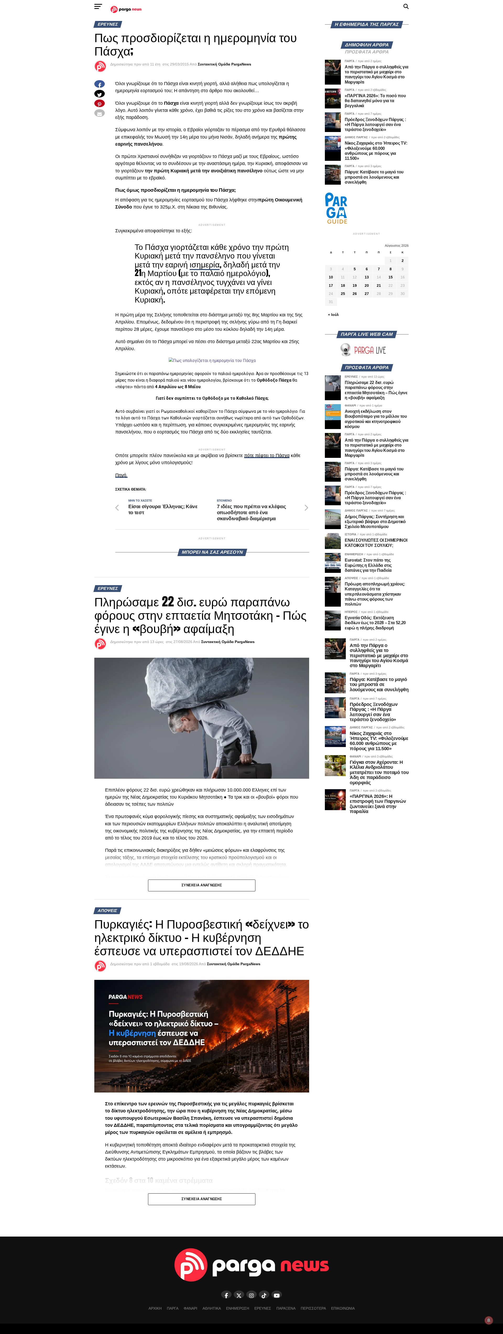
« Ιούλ (333, 314)
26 (355, 294)
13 (367, 277)
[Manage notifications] (489, 1320)
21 (379, 285)
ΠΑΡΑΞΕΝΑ (286, 1308)
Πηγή (121, 475)
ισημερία (205, 264)
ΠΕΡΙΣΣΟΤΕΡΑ (313, 1308)
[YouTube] (276, 1294)
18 (343, 285)
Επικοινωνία (343, 1308)
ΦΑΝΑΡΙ (190, 1308)
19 (355, 285)
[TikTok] (264, 1294)
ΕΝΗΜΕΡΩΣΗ (237, 1308)
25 (343, 294)
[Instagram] (251, 1294)
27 (367, 294)
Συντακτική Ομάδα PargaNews (224, 64)
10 (331, 277)
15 (391, 277)
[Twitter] (239, 1294)
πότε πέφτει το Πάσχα (266, 455)
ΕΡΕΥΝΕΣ (262, 1308)
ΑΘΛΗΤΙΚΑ (212, 1308)
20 (367, 285)
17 (331, 285)
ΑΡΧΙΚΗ (155, 1308)
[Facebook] (226, 1294)
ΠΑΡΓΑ (172, 1308)
